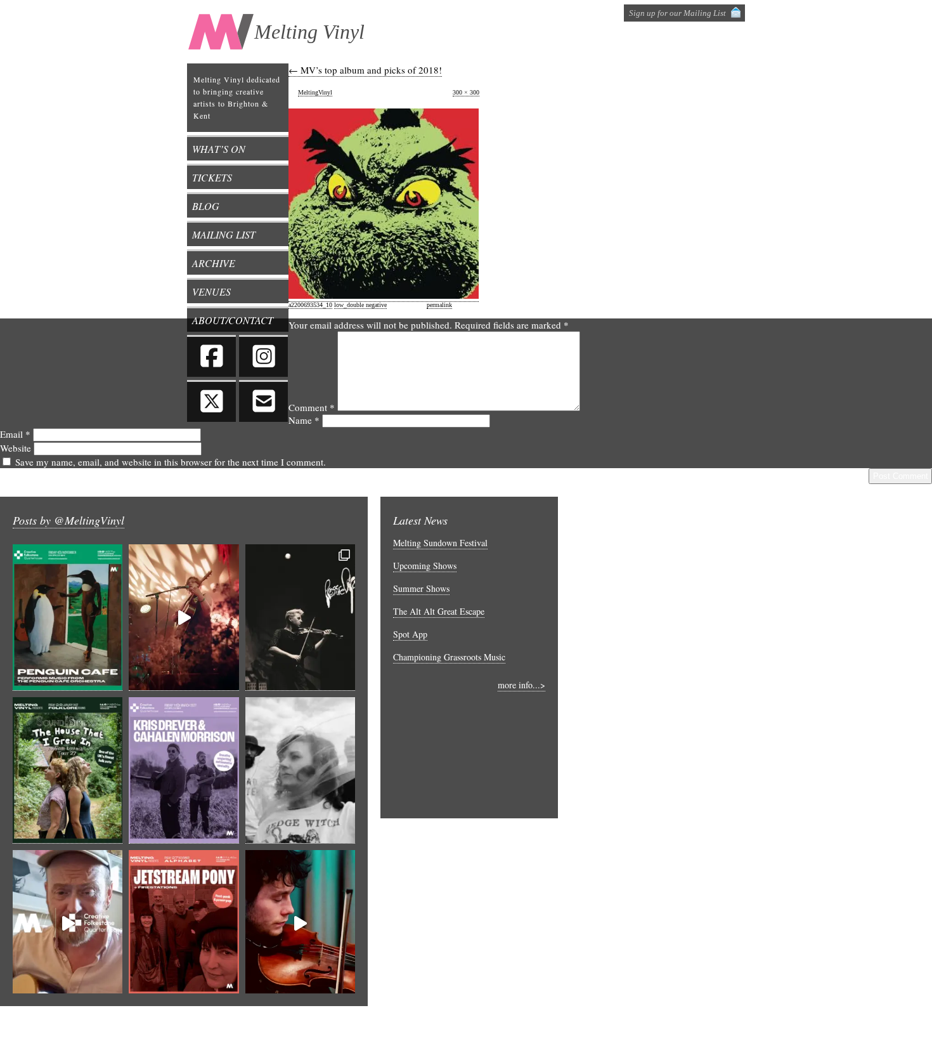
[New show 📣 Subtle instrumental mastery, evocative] (183, 770)
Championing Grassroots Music (449, 657)
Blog (205, 206)
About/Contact (232, 320)
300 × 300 (466, 92)
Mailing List (224, 234)
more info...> (521, 685)
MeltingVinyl (315, 92)
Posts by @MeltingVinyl (68, 520)
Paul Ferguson (820, 1023)
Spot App (410, 634)
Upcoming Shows (424, 566)
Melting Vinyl (309, 31)
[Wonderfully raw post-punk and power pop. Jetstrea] (183, 923)
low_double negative (360, 304)
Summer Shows (421, 588)
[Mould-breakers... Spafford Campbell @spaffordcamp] (300, 923)
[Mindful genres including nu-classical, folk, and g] (300, 617)
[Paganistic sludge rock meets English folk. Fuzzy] (300, 770)
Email (15, 434)
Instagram (263, 356)
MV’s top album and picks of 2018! (365, 69)
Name (304, 420)
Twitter (211, 401)
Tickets (212, 177)
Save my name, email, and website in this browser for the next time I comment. (170, 461)
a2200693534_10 (310, 304)
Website (15, 448)
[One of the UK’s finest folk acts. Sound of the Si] (67, 770)
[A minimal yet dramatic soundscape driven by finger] (183, 617)
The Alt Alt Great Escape (438, 611)
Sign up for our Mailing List (677, 13)
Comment (311, 407)
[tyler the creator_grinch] (383, 295)
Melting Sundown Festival (440, 543)
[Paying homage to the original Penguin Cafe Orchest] (67, 617)
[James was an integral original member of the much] (67, 923)
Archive (213, 263)
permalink (439, 304)
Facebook (211, 356)
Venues (211, 291)
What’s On (218, 148)
